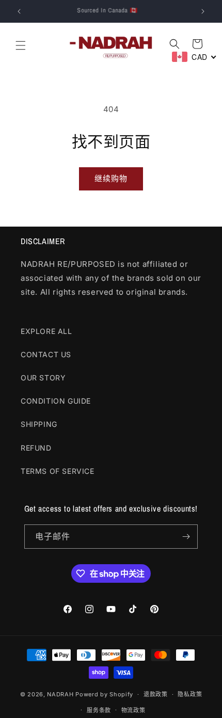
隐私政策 (190, 694)
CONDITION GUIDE (56, 400)
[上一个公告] (19, 11)
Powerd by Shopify (104, 694)
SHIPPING (39, 424)
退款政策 (156, 694)
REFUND (36, 447)
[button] (20, 45)
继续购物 (111, 178)
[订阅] (186, 536)
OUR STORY (43, 377)
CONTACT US (46, 354)
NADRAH (60, 694)
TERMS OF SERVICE (57, 471)
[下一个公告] (203, 11)
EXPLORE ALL (46, 331)
